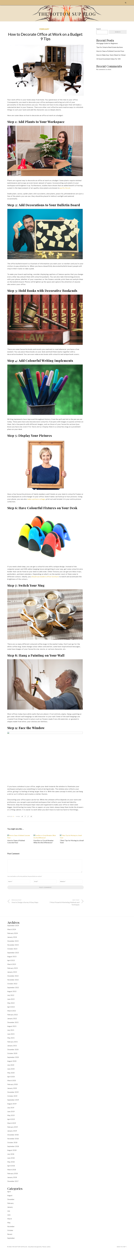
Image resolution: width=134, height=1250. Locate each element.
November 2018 (13, 1139)
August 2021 (11, 1026)
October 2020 (12, 1053)
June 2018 (11, 1158)
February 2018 (12, 1173)
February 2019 (12, 1127)
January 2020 (12, 1088)
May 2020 (11, 1073)
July (8, 1211)
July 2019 (10, 1108)
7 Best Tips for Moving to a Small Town (72, 841)
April (9, 1192)
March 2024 (11, 929)
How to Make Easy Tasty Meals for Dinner (111, 55)
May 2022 (11, 1003)
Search (98, 29)
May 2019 (11, 1115)
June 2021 (11, 1034)
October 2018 (12, 1142)
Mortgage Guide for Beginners (107, 43)
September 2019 (13, 1100)
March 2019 (11, 1123)
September (11, 1238)
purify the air (65, 188)
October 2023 (12, 949)
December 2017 (13, 1181)
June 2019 (11, 1111)
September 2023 (13, 953)
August (9, 1195)
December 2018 (13, 1135)
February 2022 (12, 1015)
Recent (9, 1234)
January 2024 (12, 937)
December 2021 (13, 1022)
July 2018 (10, 1154)
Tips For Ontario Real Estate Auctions (109, 47)
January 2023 (12, 972)
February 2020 (12, 1084)
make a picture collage (36, 499)
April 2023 (11, 960)
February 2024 (12, 933)
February (44, 29)
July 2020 (10, 1065)
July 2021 (10, 1030)
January (10, 1207)
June (8, 1215)
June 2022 (11, 999)
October (10, 1230)
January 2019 (12, 1131)
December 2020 (13, 1049)
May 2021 (11, 1038)
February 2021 (12, 1042)
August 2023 (11, 956)
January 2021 (12, 1046)
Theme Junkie (46, 1246)
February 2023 (12, 968)
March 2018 (11, 1170)
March (9, 1219)
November (11, 1226)
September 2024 (13, 925)
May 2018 (11, 1162)
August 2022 (11, 991)
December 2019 (13, 1092)
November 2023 (13, 945)
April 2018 (11, 1166)
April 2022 (11, 1007)
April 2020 (11, 1077)
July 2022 (10, 995)
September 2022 (13, 987)
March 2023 (11, 964)
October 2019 (12, 1096)
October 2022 (12, 984)
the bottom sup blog (19, 1246)
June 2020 (11, 1069)
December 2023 (13, 941)
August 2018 (11, 1150)
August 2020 (11, 1061)
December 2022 (13, 976)
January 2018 (12, 1177)
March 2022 (11, 1011)
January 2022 (12, 1018)
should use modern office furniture (45, 577)
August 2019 (11, 1104)
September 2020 (13, 1057)
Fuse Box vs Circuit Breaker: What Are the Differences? (44, 841)
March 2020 (11, 1080)
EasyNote (31, 1246)
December (10, 1199)
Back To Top (121, 1246)
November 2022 (13, 980)
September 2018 (13, 1146)
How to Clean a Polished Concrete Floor (16, 841)
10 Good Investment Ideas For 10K (108, 59)
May (8, 1223)
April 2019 (11, 1119)
